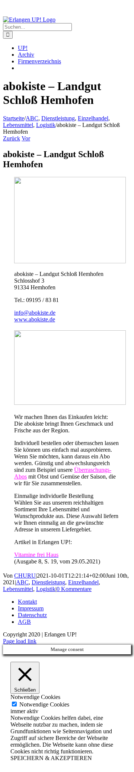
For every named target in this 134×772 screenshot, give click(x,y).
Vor (26, 138)
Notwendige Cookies (44, 704)
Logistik (45, 589)
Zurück (11, 138)
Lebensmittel (18, 589)
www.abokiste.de (34, 319)
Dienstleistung (48, 582)
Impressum (31, 608)
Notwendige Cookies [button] (35, 697)
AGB (24, 622)
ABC (22, 582)
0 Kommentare (74, 589)
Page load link (19, 641)
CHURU (25, 575)
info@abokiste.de (34, 312)
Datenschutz (32, 615)
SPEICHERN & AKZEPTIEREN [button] (51, 758)
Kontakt (27, 601)
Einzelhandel (83, 582)
